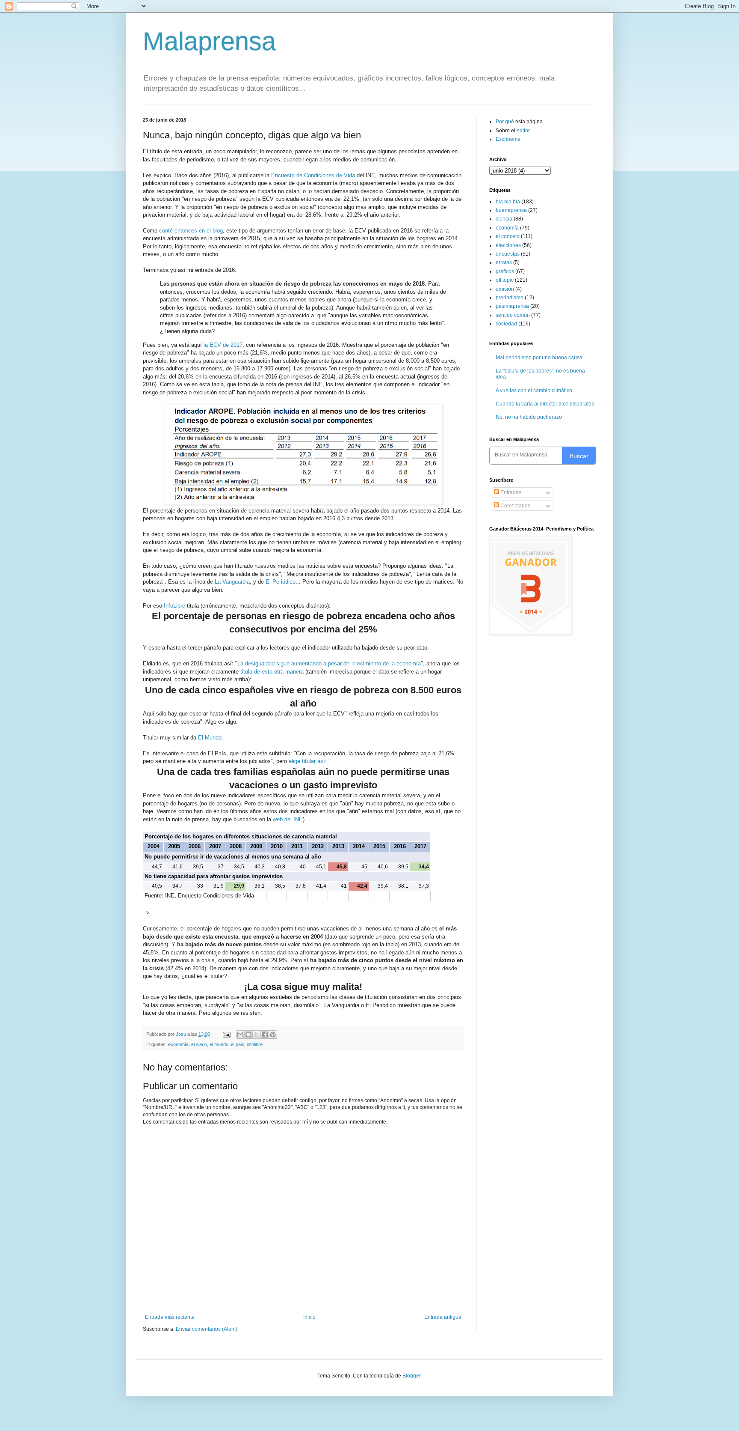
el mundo (219, 1044)
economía (178, 1044)
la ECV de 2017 (223, 345)
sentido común (513, 315)
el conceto (508, 236)
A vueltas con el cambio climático (534, 391)
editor (523, 131)
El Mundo (210, 737)
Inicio (309, 1317)
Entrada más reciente (170, 1317)
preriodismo (509, 298)
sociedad (506, 324)
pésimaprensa (512, 306)
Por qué (505, 122)
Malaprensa (209, 41)
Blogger (411, 1376)
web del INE (288, 819)
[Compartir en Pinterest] (273, 1034)
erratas (504, 262)
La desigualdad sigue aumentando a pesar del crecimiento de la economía (329, 663)
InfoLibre (175, 605)
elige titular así (307, 761)
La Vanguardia (232, 581)
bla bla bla (508, 202)
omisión (505, 289)
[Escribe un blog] (248, 1034)
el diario (199, 1044)
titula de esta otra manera (272, 671)
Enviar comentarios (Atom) (206, 1329)
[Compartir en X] (256, 1034)
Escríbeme (508, 139)
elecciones (508, 245)
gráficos (505, 271)
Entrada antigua (442, 1317)
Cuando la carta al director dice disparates (545, 404)
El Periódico (281, 581)
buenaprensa (511, 210)
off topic (505, 280)
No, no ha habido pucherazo (529, 417)
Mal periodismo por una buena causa (539, 358)
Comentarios (514, 506)
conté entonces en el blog (191, 230)
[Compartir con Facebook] (264, 1034)
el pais (237, 1044)
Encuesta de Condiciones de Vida (314, 175)
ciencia (504, 219)
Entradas (510, 492)
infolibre (255, 1044)
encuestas (508, 254)
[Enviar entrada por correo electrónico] (226, 1034)
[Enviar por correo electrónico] (240, 1034)
